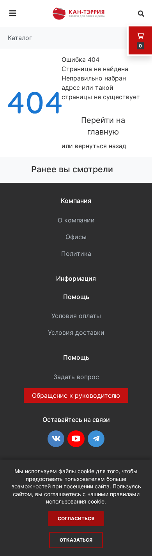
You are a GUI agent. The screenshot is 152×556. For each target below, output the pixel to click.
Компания (76, 201)
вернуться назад (100, 146)
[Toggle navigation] (13, 13)
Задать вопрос (76, 377)
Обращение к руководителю (76, 395)
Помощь (76, 297)
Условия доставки (76, 332)
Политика (76, 253)
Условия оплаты (76, 316)
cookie (96, 501)
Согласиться (76, 518)
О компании (76, 220)
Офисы (76, 237)
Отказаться (76, 540)
